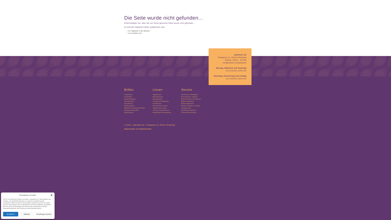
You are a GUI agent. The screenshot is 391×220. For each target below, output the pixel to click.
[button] (52, 195)
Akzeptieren (11, 214)
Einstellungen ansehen (43, 214)
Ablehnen (27, 214)
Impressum (129, 129)
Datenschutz (145, 129)
